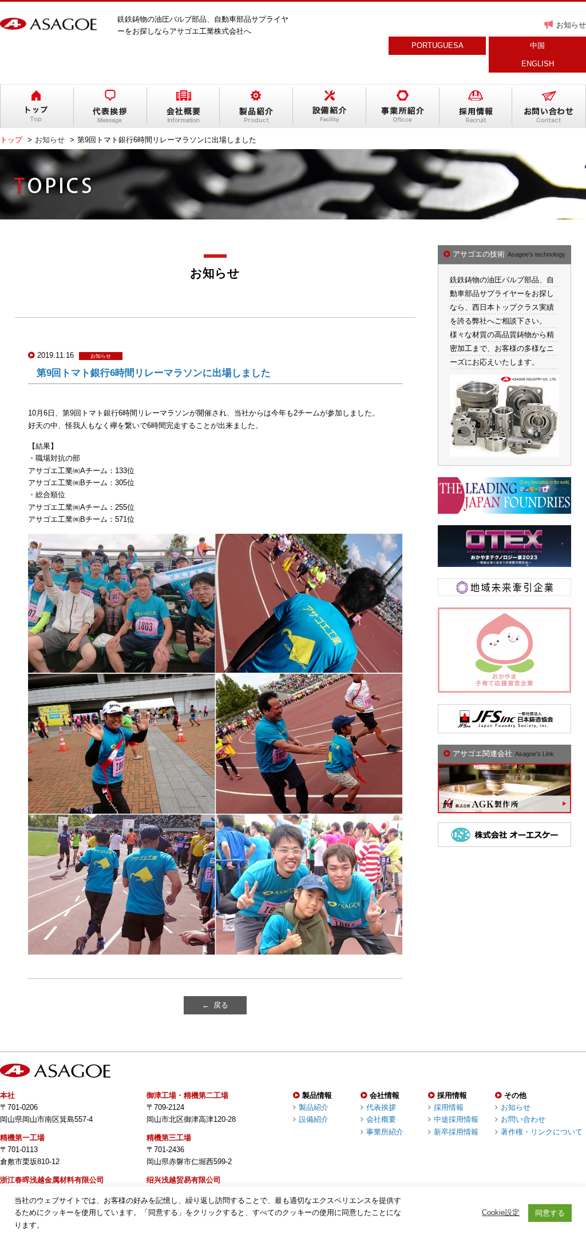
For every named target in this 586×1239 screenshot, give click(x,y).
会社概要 (381, 1119)
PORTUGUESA (437, 45)
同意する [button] (550, 1213)
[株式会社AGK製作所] (504, 807)
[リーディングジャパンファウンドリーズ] (504, 507)
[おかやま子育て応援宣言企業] (504, 686)
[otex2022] (504, 561)
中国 (537, 45)
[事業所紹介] (403, 106)
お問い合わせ (523, 1119)
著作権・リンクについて (542, 1132)
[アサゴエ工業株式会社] (48, 24)
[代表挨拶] (110, 106)
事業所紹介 (384, 1132)
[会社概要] (183, 106)
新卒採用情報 (456, 1132)
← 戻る (215, 1005)
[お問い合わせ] (548, 106)
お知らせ (571, 25)
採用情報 (449, 1107)
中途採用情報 (456, 1119)
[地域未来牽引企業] (504, 589)
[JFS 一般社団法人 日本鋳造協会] (504, 727)
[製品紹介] (256, 106)
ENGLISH (537, 63)
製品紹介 (313, 1107)
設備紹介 (313, 1119)
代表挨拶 (381, 1107)
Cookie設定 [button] (501, 1212)
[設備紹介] (329, 106)
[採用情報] (476, 106)
